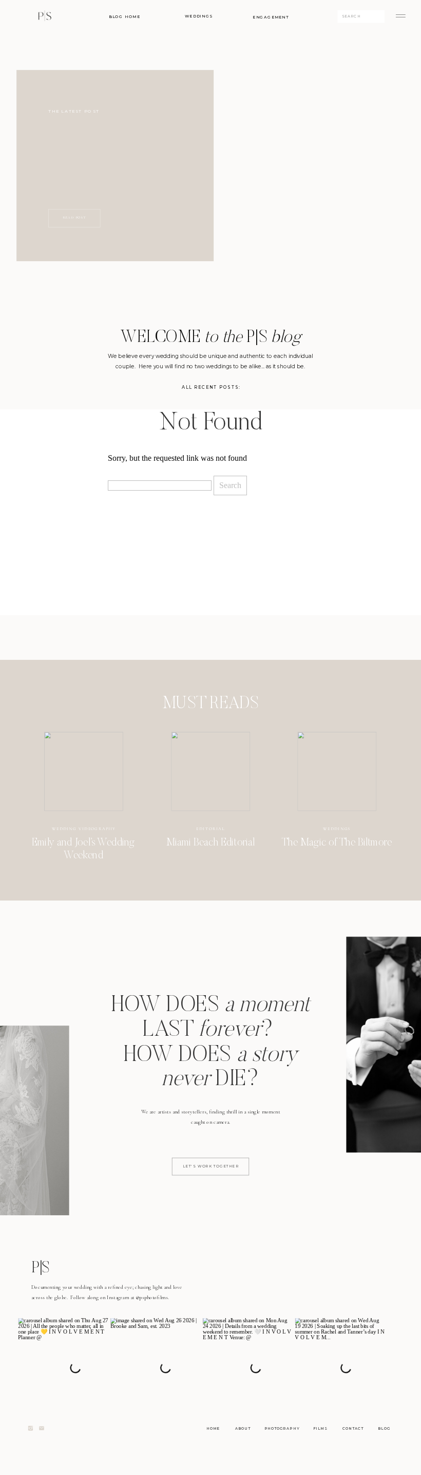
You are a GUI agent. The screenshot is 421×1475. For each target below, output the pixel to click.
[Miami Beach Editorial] (210, 771)
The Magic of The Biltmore (336, 843)
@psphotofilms (152, 1297)
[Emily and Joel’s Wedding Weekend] (83, 771)
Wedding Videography (84, 828)
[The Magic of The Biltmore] (336, 771)
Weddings (337, 828)
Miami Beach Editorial (210, 843)
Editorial (210, 828)
